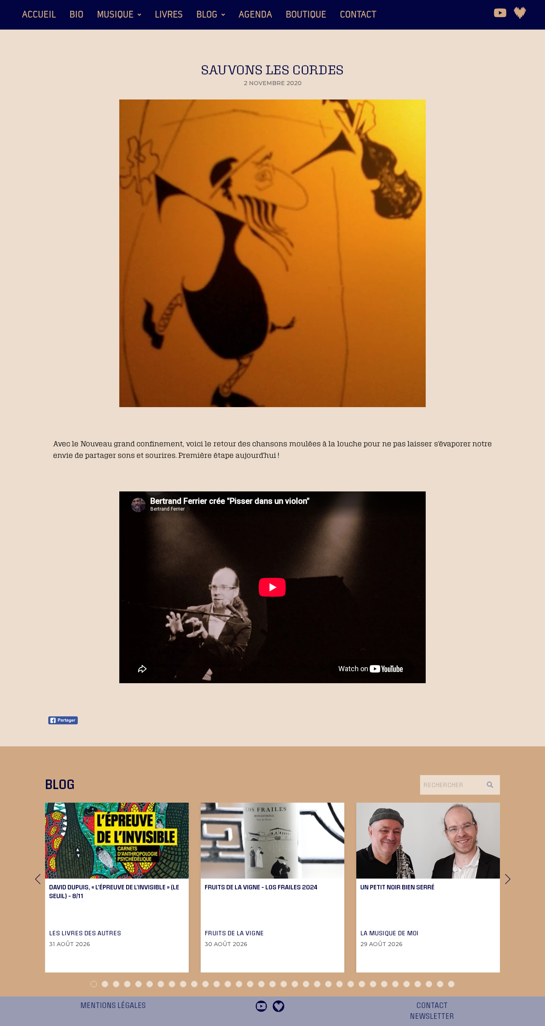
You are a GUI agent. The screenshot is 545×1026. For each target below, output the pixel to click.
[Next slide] (507, 879)
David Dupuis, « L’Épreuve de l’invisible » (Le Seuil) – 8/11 (114, 891)
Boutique (306, 15)
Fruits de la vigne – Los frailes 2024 (261, 887)
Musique (115, 15)
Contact (358, 15)
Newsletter (432, 1016)
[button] (119, 15)
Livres (169, 15)
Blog (206, 15)
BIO (76, 15)
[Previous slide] (37, 879)
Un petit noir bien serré (397, 887)
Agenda (255, 15)
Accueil (39, 15)
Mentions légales (113, 1005)
